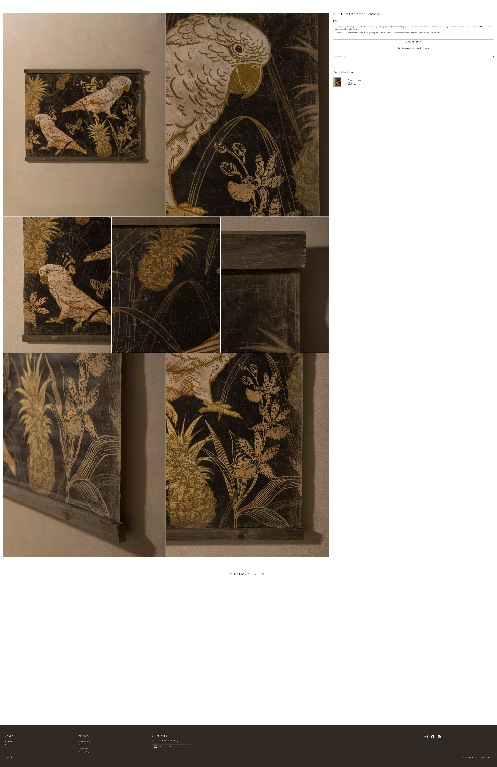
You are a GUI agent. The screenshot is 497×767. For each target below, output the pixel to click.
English (9, 757)
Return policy (84, 752)
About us (8, 741)
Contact (8, 745)
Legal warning (84, 748)
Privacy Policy (84, 741)
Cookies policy (84, 745)
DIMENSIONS (339, 56)
